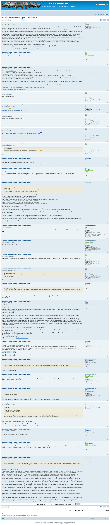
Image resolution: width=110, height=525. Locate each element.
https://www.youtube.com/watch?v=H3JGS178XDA (14, 110)
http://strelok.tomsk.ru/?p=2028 (9, 355)
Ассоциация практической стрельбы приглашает (19, 18)
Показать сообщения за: (32, 504)
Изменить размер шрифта (107, 11)
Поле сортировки (50, 504)
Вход (107, 14)
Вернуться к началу (107, 49)
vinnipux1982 (5, 430)
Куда (13, 11)
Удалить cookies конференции (84, 518)
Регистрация (101, 14)
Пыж (3, 53)
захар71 (4, 94)
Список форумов (7, 11)
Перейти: (71, 510)
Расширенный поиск (104, 5)
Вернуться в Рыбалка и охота (8, 510)
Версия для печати (104, 11)
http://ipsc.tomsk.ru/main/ (17, 310)
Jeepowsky (5, 256)
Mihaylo (4, 389)
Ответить (3, 19)
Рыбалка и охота (18, 11)
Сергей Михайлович (6, 360)
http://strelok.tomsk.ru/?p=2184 (9, 352)
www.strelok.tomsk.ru (11, 70)
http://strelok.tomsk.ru (38, 46)
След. (107, 504)
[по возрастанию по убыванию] (73, 504)
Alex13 (4, 302)
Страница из (96, 19)
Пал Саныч (5, 116)
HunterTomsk (5, 24)
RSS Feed (93, 518)
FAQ (97, 14)
